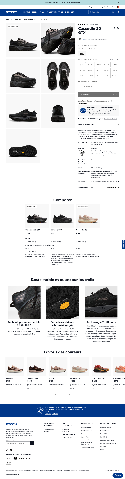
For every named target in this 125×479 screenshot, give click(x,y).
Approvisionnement (11, 470)
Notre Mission (104, 431)
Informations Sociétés (25, 470)
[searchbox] (100, 12)
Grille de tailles (67, 438)
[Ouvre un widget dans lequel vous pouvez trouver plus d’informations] (117, 475)
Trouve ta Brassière (68, 434)
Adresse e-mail (10, 440)
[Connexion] (113, 12)
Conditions (35, 470)
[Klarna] (28, 458)
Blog (90, 7)
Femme (73, 2)
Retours (83, 434)
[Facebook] (11, 450)
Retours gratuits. (51, 414)
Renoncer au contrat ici (12, 474)
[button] (23, 40)
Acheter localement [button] (110, 119)
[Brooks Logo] (20, 424)
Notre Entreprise (105, 427)
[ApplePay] (8, 463)
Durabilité (103, 437)
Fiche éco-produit (84, 470)
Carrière (103, 446)
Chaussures (28, 19)
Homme (77, 2)
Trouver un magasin (99, 7)
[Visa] (8, 458)
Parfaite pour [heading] (82, 142)
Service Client (111, 7)
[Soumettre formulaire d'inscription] (32, 443)
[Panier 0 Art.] (118, 12)
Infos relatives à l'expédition (86, 443)
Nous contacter (86, 427)
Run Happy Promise (87, 431)
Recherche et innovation (108, 443)
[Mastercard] (15, 458)
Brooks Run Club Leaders (49, 430)
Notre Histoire (104, 434)
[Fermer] (118, 2)
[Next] (69, 395)
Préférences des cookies (70, 470)
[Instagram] (7, 450)
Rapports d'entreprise (107, 440)
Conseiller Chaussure (65, 430)
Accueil (9, 19)
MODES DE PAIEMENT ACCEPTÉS (18, 454)
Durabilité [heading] (81, 181)
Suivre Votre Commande (85, 438)
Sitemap (59, 470)
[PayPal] (22, 458)
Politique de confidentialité (47, 470)
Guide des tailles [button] (114, 60)
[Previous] (55, 395)
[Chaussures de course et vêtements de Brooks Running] (12, 12)
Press (102, 449)
